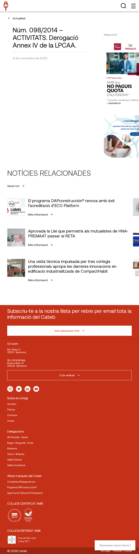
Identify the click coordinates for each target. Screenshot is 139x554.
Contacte (12, 415)
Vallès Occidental (16, 465)
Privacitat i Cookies (122, 550)
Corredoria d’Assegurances (21, 481)
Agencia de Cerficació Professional (25, 493)
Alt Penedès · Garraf (17, 437)
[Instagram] (10, 389)
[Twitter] (19, 389)
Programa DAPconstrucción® (22, 487)
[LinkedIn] (27, 389)
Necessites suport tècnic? (115, 545)
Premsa (11, 409)
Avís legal (105, 550)
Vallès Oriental (14, 459)
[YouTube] (36, 389)
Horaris (10, 420)
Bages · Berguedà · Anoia (20, 443)
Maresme (12, 448)
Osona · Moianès (15, 454)
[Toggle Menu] (133, 5)
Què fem (11, 404)
